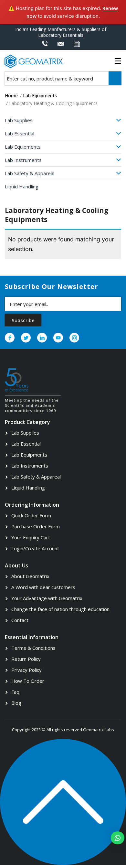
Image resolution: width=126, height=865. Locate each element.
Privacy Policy (26, 670)
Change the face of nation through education (60, 609)
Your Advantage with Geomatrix (46, 598)
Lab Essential (19, 133)
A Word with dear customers (43, 587)
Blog (16, 703)
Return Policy (26, 659)
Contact (19, 620)
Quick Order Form (31, 515)
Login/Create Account (35, 548)
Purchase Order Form (35, 526)
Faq (15, 692)
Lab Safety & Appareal (29, 173)
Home (11, 95)
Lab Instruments (23, 160)
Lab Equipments (40, 95)
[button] (117, 837)
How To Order (27, 681)
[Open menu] (115, 121)
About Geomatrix (30, 576)
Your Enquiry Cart (30, 537)
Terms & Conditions (33, 648)
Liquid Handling (21, 186)
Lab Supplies (19, 120)
